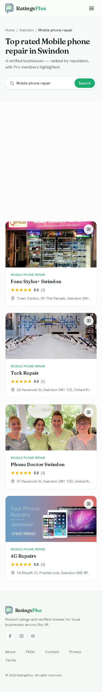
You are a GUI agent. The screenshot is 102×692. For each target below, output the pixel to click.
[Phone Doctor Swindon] (51, 446)
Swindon (27, 30)
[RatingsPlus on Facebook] (10, 636)
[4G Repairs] (51, 538)
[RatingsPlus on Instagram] (21, 636)
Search (85, 83)
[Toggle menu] (91, 8)
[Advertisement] (51, 162)
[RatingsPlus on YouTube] (33, 636)
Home (10, 30)
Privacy (75, 651)
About (10, 651)
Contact (52, 651)
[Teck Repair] (51, 355)
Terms (10, 660)
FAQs (30, 651)
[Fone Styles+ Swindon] (51, 263)
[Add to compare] (88, 229)
